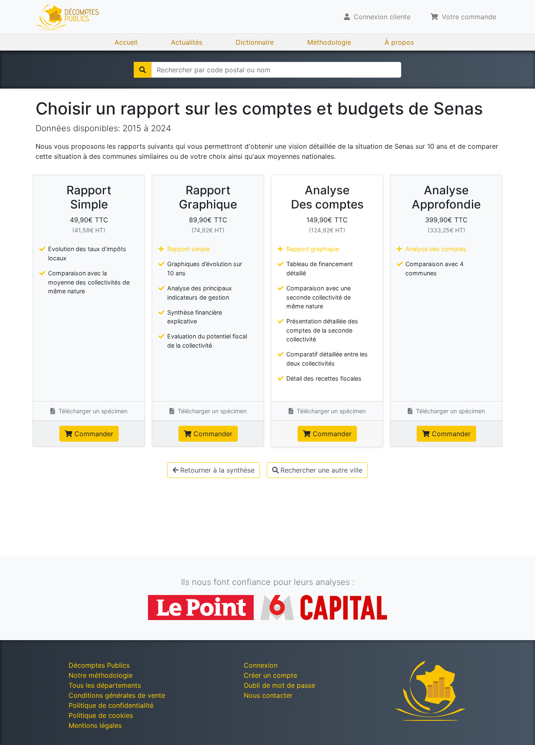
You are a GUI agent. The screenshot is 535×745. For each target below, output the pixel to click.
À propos (399, 42)
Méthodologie (329, 42)
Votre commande (468, 17)
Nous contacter (268, 695)
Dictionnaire (255, 42)
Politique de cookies (101, 715)
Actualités (186, 42)
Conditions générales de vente (117, 695)
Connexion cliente (381, 17)
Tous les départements (105, 685)
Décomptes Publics (99, 665)
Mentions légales (95, 725)
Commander (92, 434)
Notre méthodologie (100, 675)
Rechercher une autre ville (321, 470)
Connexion (261, 665)
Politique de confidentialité (111, 705)
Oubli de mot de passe (279, 685)
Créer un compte (270, 675)
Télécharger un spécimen (92, 410)
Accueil (126, 42)
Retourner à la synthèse (217, 470)
